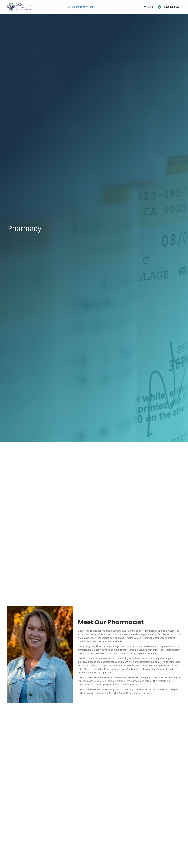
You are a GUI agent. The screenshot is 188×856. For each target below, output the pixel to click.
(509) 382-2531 (171, 7)
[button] (148, 7)
